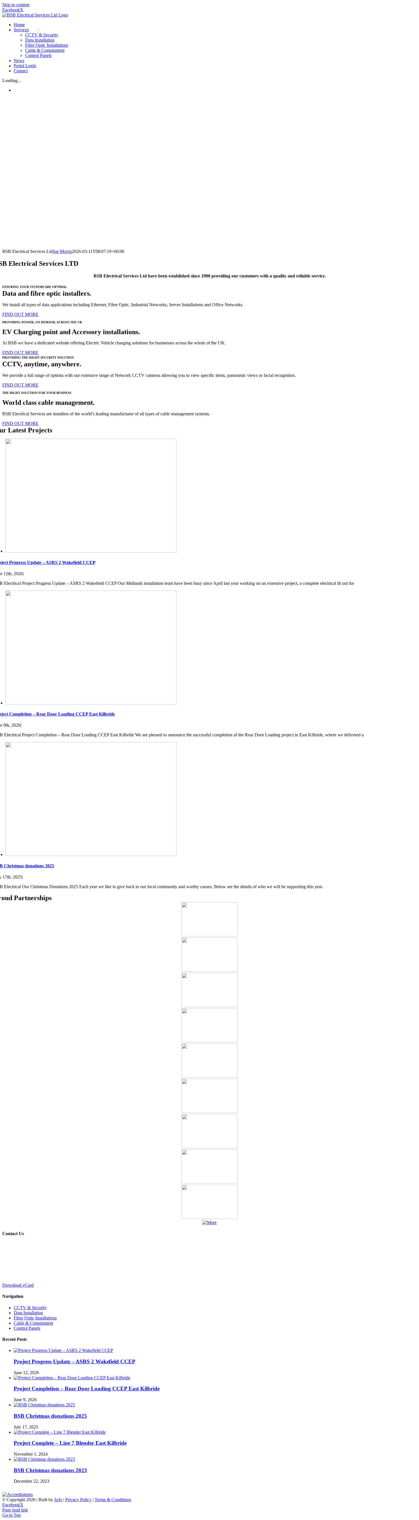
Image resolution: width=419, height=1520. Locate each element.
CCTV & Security (30, 1307)
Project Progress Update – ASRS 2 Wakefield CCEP (74, 1361)
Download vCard (18, 1285)
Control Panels (27, 1328)
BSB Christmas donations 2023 (50, 1470)
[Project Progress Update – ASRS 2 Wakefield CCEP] (90, 551)
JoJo (58, 1499)
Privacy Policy (78, 1499)
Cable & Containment (33, 1323)
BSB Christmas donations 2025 (50, 1416)
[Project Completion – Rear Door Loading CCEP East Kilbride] (90, 702)
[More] (209, 1222)
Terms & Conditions (113, 1499)
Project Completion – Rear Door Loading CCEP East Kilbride (87, 1389)
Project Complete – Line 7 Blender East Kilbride (70, 1443)
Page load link (15, 1509)
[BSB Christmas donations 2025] (90, 854)
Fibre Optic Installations (35, 1317)
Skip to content (15, 4)
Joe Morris (62, 251)
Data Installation (28, 1312)
